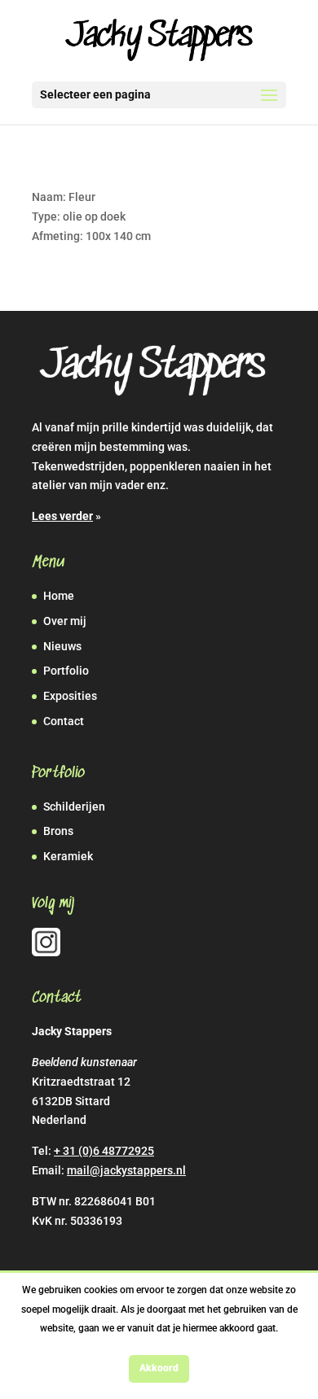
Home (58, 595)
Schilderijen (74, 806)
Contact (63, 721)
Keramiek (68, 856)
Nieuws (62, 646)
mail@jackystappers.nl (126, 1170)
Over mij (64, 620)
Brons (58, 830)
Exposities (70, 695)
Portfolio (66, 670)
